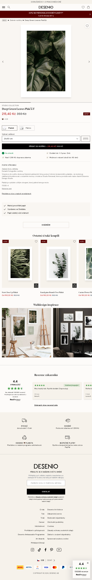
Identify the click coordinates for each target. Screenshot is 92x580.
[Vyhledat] (9, 7)
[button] (85, 139)
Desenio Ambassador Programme (31, 535)
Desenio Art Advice (55, 510)
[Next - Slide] (89, 62)
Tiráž (43, 518)
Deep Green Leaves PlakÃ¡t (36, 20)
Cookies (50, 526)
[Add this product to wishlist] (87, 26)
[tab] (15, 102)
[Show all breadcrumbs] (4, 20)
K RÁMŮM (46, 225)
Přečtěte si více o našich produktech (16, 194)
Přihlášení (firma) (38, 543)
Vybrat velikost (8, 134)
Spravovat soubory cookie (57, 539)
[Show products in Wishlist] (83, 7)
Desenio (52, 573)
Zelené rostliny (16, 20)
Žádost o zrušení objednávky (58, 535)
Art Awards (40, 539)
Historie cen (7, 189)
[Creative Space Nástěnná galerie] (26, 332)
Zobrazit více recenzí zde (46, 405)
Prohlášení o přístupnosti (35, 530)
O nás (42, 510)
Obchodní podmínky (55, 522)
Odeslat (46, 492)
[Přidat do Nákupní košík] (36, 285)
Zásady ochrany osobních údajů (47, 497)
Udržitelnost (40, 526)
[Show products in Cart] (88, 7)
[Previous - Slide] (3, 62)
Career (42, 522)
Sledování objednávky (56, 518)
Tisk (43, 514)
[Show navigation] (3, 7)
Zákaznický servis (54, 514)
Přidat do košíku (46, 146)
